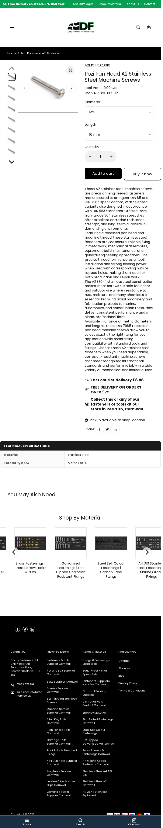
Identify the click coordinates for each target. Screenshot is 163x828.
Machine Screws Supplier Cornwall (59, 711)
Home (11, 53)
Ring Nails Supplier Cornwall (59, 773)
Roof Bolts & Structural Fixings (62, 752)
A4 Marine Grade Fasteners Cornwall (96, 762)
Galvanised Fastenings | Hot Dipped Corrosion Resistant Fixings (68, 570)
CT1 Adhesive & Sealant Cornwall (94, 703)
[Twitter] (107, 429)
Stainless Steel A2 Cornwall (95, 783)
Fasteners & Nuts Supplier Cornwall (59, 662)
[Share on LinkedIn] (115, 429)
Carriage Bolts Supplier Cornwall (59, 742)
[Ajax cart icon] (148, 27)
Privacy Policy (127, 683)
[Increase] (111, 156)
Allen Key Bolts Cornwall (56, 721)
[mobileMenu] (12, 27)
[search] (138, 27)
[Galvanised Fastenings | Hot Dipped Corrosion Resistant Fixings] (68, 543)
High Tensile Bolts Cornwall (58, 731)
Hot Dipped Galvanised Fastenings (98, 742)
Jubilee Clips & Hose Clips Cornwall (61, 783)
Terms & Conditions (131, 691)
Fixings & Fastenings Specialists (96, 662)
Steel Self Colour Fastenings (94, 731)
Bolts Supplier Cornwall (62, 682)
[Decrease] (90, 156)
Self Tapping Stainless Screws (62, 700)
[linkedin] (32, 629)
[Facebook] (99, 429)
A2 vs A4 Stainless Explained (95, 793)
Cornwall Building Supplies (94, 693)
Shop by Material (94, 713)
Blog (121, 676)
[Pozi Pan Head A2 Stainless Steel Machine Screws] (70, 70)
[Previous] (25, 87)
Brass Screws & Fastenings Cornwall (96, 752)
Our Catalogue (83, 4)
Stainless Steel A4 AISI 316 (97, 773)
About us (124, 668)
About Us (133, 4)
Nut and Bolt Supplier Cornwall (61, 672)
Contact (149, 4)
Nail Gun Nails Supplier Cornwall (62, 762)
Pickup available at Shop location (117, 420)
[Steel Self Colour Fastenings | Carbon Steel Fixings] (108, 543)
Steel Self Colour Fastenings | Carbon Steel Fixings (108, 570)
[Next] (71, 87)
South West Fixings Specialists (95, 672)
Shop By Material (110, 4)
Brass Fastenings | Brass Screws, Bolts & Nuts (28, 568)
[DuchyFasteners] (80, 27)
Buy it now (142, 174)
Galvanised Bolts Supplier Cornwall (59, 793)
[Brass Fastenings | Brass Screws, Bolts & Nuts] (28, 543)
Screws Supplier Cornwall (58, 690)
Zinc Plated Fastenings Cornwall (98, 721)
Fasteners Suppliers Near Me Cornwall (96, 683)
